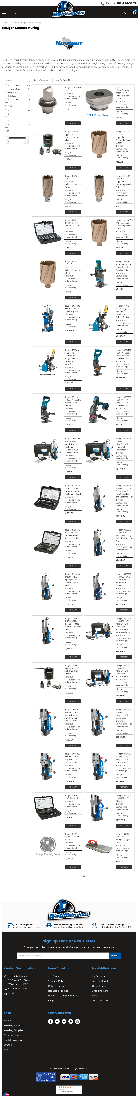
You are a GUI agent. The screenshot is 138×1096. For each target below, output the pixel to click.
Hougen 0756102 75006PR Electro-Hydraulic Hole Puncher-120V (123, 265)
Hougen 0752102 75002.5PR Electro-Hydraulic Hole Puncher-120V (73, 401)
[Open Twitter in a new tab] (57, 1021)
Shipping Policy (56, 981)
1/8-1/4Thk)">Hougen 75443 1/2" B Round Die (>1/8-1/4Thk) (123, 93)
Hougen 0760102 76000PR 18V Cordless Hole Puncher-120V (123, 401)
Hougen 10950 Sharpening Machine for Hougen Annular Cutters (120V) (123, 311)
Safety (7, 1020)
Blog (94, 995)
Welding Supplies (13, 1030)
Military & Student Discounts (63, 995)
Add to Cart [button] (73, 123)
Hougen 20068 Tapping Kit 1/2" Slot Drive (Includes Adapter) (73, 135)
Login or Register (101, 981)
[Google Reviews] (69, 1090)
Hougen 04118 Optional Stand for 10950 (72, 837)
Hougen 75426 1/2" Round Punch (73, 88)
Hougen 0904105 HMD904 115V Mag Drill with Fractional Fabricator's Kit (123, 671)
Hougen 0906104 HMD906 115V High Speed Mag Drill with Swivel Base (72, 579)
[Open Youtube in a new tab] (64, 1021)
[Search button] (14, 12)
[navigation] (17, 114)
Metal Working (12, 1035)
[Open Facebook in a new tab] (50, 1021)
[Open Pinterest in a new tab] (70, 1021)
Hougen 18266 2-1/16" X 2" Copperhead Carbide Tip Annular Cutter (124, 137)
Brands (8, 1045)
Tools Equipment (13, 1040)
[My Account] (124, 12)
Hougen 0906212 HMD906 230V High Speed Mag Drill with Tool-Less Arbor (124, 535)
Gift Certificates (100, 1000)
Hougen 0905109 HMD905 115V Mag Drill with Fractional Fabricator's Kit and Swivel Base (72, 445)
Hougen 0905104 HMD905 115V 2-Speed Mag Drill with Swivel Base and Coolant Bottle (124, 491)
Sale (6, 1049)
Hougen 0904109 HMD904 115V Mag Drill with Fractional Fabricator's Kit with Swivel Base (123, 625)
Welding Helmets (13, 1025)
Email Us (13, 993)
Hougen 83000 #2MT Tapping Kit (72, 796)
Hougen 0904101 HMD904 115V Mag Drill (123, 798)
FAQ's (51, 1000)
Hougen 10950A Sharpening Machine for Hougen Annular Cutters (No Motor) (71, 357)
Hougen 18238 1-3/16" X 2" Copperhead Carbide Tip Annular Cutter (124, 181)
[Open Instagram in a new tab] (77, 1021)
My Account (98, 976)
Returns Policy (56, 986)
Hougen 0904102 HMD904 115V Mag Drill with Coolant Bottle (123, 757)
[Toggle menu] (4, 12)
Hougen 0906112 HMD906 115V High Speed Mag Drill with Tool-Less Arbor (72, 624)
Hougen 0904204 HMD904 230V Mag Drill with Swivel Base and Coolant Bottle (72, 715)
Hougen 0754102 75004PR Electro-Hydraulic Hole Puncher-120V (123, 354)
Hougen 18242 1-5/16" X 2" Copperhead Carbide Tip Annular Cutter (72, 181)
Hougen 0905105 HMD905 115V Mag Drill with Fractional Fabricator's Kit (123, 444)
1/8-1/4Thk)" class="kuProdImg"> (99, 115)
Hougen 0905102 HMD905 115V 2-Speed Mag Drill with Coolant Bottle (123, 579)
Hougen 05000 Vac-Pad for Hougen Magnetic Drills (124, 838)
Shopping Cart (100, 991)
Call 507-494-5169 (17, 988)
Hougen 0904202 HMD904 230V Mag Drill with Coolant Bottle (72, 757)
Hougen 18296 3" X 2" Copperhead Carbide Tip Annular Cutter (124, 224)
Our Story (53, 976)
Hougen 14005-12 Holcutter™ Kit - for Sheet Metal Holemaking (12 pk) (72, 533)
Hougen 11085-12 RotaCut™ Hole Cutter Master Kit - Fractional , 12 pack (72, 489)
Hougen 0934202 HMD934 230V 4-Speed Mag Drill (72, 308)
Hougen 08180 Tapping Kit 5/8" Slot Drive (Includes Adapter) (73, 669)
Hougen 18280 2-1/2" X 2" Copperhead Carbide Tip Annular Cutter (72, 267)
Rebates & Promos (58, 991)
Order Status (99, 986)
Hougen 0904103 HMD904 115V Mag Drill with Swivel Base (123, 713)
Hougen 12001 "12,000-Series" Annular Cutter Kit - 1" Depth (73, 224)
